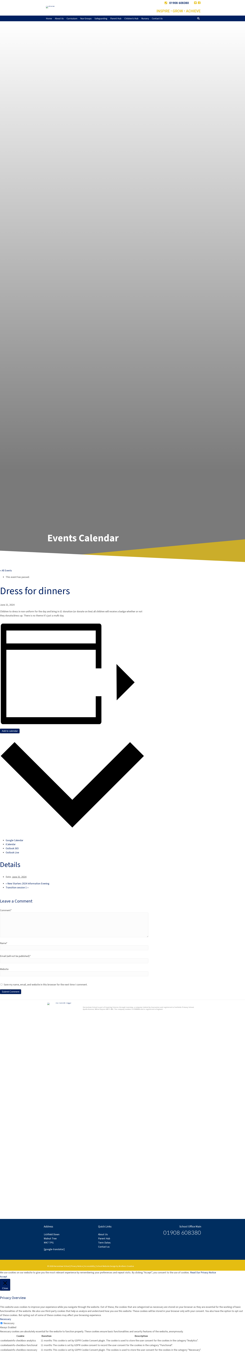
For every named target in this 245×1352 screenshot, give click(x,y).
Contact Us (157, 18)
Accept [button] (3, 1276)
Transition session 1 (17, 887)
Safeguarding (101, 18)
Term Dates (104, 1242)
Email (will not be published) (15, 956)
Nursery (145, 18)
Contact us (104, 1247)
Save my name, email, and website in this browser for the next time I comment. (45, 984)
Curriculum (72, 18)
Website (4, 969)
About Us (59, 18)
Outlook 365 (12, 848)
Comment (6, 910)
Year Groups (86, 18)
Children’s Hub (131, 18)
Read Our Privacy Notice (203, 1272)
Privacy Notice (77, 1266)
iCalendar (11, 844)
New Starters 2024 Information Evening (27, 883)
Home (49, 18)
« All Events (6, 570)
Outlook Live (12, 852)
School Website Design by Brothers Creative (115, 1266)
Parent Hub (115, 18)
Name (3, 943)
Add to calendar (10, 731)
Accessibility (89, 1266)
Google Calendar (14, 840)
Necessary (8, 1323)
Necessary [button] (5, 1319)
